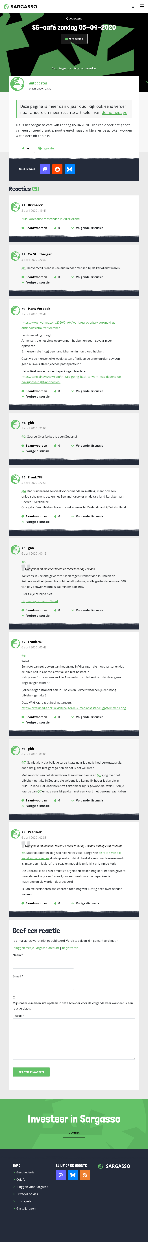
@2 (23, 437)
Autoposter (38, 83)
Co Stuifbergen (40, 254)
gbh (31, 422)
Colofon (21, 1180)
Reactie (17, 1016)
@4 (23, 491)
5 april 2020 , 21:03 (33, 428)
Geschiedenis (25, 1172)
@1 (23, 268)
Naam (17, 955)
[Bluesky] (73, 1175)
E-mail (17, 976)
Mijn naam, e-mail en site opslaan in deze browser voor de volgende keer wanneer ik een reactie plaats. (73, 1005)
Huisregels (23, 1201)
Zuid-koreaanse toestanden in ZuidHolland (50, 219)
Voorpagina (75, 18)
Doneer (74, 1132)
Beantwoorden (36, 228)
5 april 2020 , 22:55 (33, 483)
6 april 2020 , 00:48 (33, 647)
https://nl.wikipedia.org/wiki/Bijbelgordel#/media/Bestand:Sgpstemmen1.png (73, 708)
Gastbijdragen (26, 1208)
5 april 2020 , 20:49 (33, 314)
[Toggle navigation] (142, 6)
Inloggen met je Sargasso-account (36, 948)
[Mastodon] (61, 1175)
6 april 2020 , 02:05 (33, 754)
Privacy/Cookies (27, 1194)
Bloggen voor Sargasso (32, 1187)
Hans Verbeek (39, 308)
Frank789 (35, 477)
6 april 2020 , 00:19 (33, 553)
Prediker (35, 832)
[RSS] (85, 1175)
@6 (23, 656)
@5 (23, 562)
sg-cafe (49, 148)
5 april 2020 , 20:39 (33, 260)
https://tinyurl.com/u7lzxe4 (39, 601)
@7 (23, 762)
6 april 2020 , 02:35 (33, 838)
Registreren (70, 948)
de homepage (114, 112)
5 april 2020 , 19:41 (33, 211)
